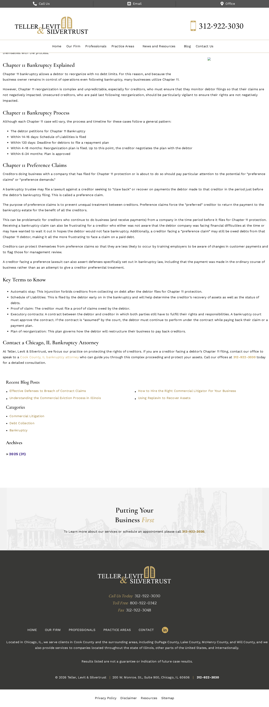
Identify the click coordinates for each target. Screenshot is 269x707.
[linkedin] (165, 630)
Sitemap (167, 698)
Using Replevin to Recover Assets (164, 398)
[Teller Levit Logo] (134, 575)
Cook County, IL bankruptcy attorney (50, 357)
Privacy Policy (105, 698)
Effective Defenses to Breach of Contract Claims (47, 391)
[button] (124, 46)
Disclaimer (128, 698)
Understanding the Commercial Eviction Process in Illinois (55, 398)
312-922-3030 (221, 25)
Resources (149, 698)
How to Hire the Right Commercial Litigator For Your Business (187, 391)
